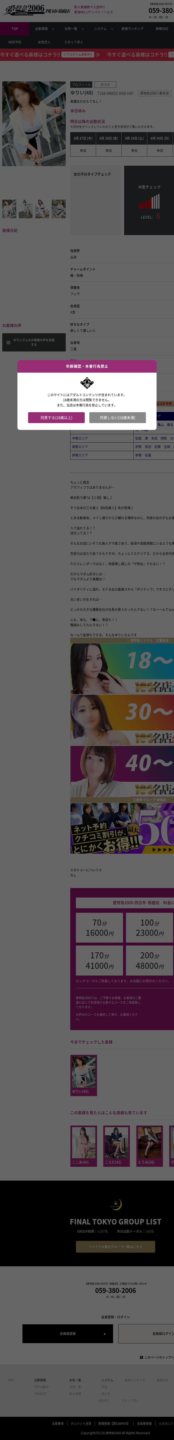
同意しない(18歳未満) (117, 417)
